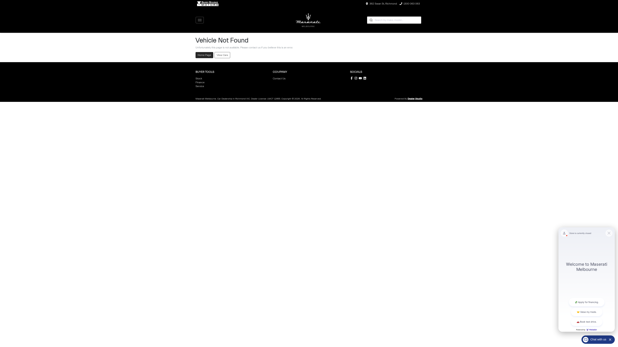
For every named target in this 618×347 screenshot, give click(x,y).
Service (200, 86)
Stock (199, 78)
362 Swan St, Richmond (383, 3)
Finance (200, 82)
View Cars (222, 55)
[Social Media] (352, 78)
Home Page (204, 55)
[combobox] (394, 20)
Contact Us (279, 78)
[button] (200, 20)
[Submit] (371, 20)
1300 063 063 (411, 3)
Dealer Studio (415, 99)
